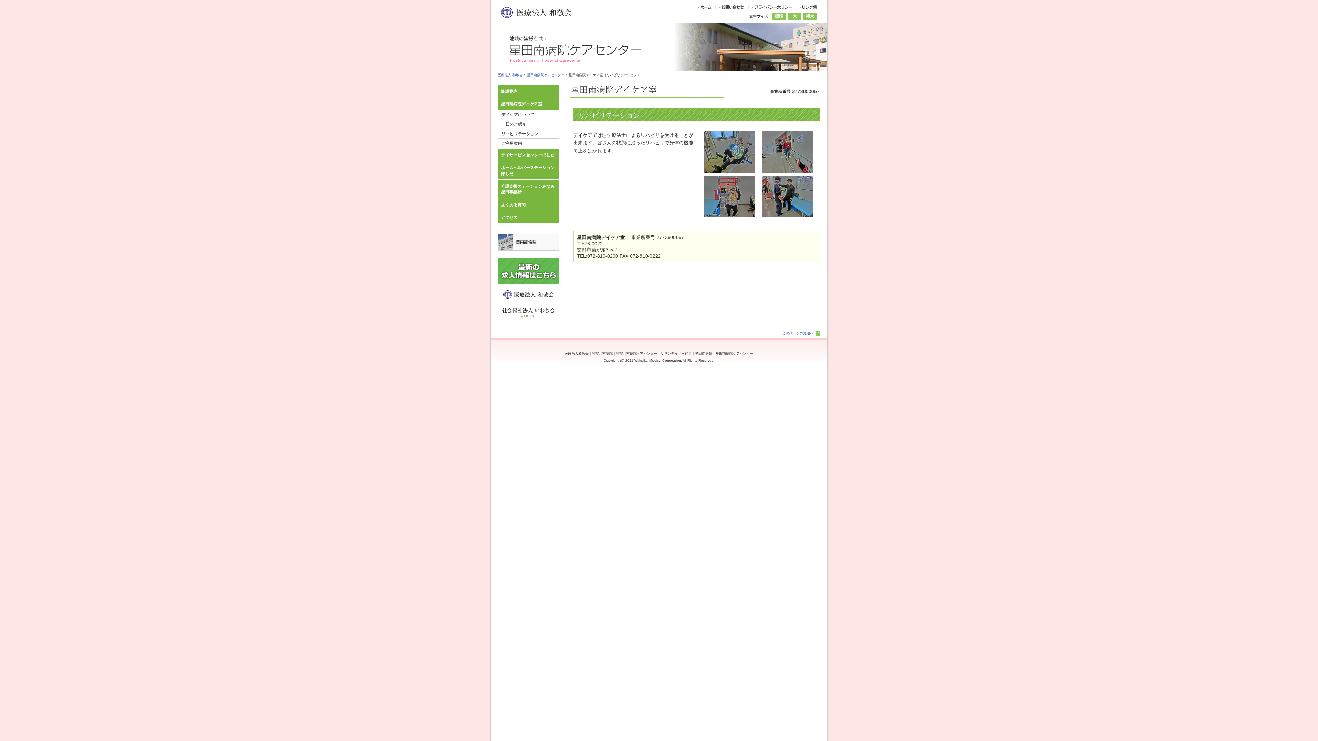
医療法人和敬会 (577, 353)
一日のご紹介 (513, 124)
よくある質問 (513, 204)
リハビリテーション (520, 133)
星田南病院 (703, 353)
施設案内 (509, 91)
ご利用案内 (511, 143)
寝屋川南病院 (602, 353)
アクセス (509, 217)
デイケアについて (517, 114)
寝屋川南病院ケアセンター (636, 353)
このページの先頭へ (798, 333)
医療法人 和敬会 (510, 75)
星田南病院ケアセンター (546, 75)
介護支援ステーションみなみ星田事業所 (528, 189)
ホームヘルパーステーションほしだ (528, 170)
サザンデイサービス (676, 353)
